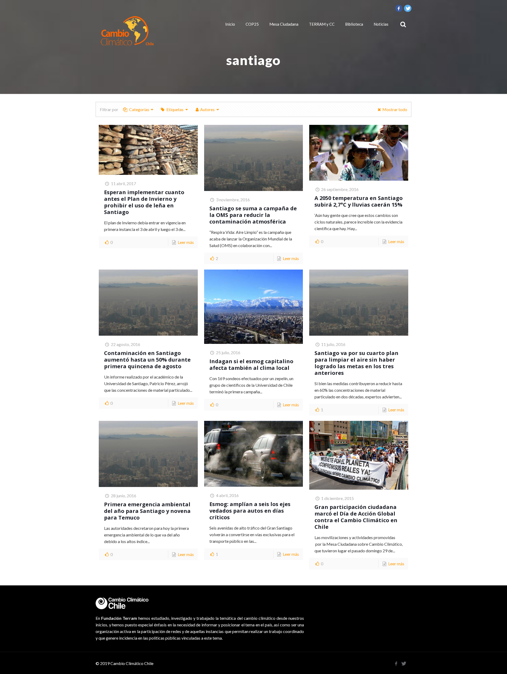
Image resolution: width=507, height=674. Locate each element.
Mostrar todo (394, 109)
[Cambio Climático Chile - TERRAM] (127, 30)
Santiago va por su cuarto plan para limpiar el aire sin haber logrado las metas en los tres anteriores (356, 362)
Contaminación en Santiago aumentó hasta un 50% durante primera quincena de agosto (147, 359)
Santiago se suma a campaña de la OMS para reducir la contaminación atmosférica (253, 215)
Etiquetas (175, 109)
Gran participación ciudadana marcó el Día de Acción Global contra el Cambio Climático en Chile (355, 516)
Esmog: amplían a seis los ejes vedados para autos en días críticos (249, 510)
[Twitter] (407, 8)
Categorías (139, 109)
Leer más (186, 242)
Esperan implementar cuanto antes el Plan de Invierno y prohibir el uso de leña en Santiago (144, 202)
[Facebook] (399, 8)
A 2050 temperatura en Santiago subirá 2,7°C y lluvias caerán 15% (358, 201)
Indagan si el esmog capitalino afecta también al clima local (251, 364)
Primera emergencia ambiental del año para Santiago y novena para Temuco (147, 511)
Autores (207, 109)
